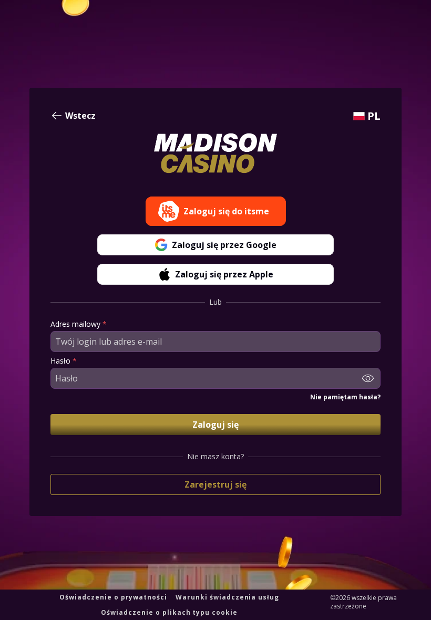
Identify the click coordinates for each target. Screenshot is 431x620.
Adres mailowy (78, 324)
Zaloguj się (215, 424)
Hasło (63, 361)
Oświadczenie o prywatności (113, 597)
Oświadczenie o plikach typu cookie (169, 612)
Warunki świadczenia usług (227, 597)
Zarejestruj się (215, 484)
